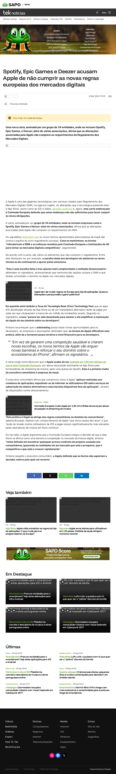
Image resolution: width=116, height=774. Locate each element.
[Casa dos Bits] (11, 96)
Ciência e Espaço (40, 19)
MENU (27, 5)
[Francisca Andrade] (6, 103)
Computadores (12, 684)
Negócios (38, 402)
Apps (8, 653)
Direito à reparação (95, 19)
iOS (110, 96)
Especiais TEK (57, 19)
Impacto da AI (25, 19)
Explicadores (79, 19)
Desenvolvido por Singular (100, 769)
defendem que (30, 237)
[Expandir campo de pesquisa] (97, 12)
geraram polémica (62, 208)
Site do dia (10, 668)
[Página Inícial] (14, 12)
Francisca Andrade (18, 104)
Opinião (68, 19)
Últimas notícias (10, 19)
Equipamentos (65, 653)
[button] (34, 475)
